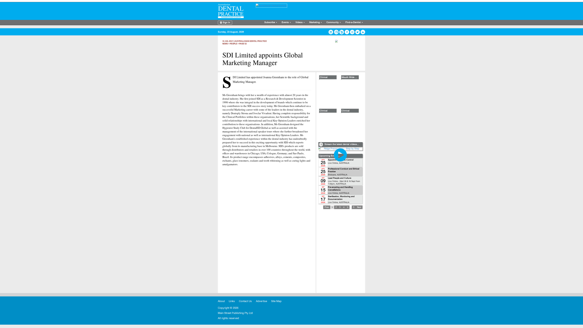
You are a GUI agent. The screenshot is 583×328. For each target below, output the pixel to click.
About (221, 301)
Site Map (276, 301)
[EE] (234, 11)
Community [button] (332, 22)
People (233, 44)
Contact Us (245, 301)
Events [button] (285, 22)
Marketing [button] (314, 22)
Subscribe (270, 22)
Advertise (261, 301)
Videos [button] (299, 22)
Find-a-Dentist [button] (353, 22)
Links (232, 301)
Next (359, 207)
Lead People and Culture (339, 178)
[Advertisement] (340, 253)
